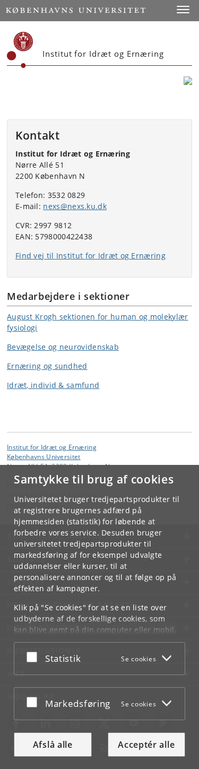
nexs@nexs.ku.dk (75, 206)
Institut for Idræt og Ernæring (52, 447)
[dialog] (99, 617)
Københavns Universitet (44, 456)
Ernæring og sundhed (47, 366)
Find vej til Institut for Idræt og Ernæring (90, 255)
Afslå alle (53, 744)
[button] (183, 9)
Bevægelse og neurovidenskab (63, 347)
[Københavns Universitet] (20, 50)
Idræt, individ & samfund (53, 385)
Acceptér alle (146, 744)
